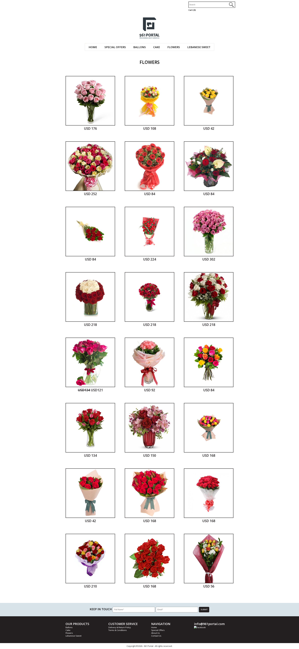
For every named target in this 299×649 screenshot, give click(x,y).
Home (154, 627)
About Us (155, 633)
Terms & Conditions (117, 630)
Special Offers (158, 630)
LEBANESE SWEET (198, 47)
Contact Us (156, 635)
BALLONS (139, 47)
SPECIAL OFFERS (115, 47)
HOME (93, 47)
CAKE (156, 47)
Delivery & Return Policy (119, 627)
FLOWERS (173, 47)
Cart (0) (192, 10)
